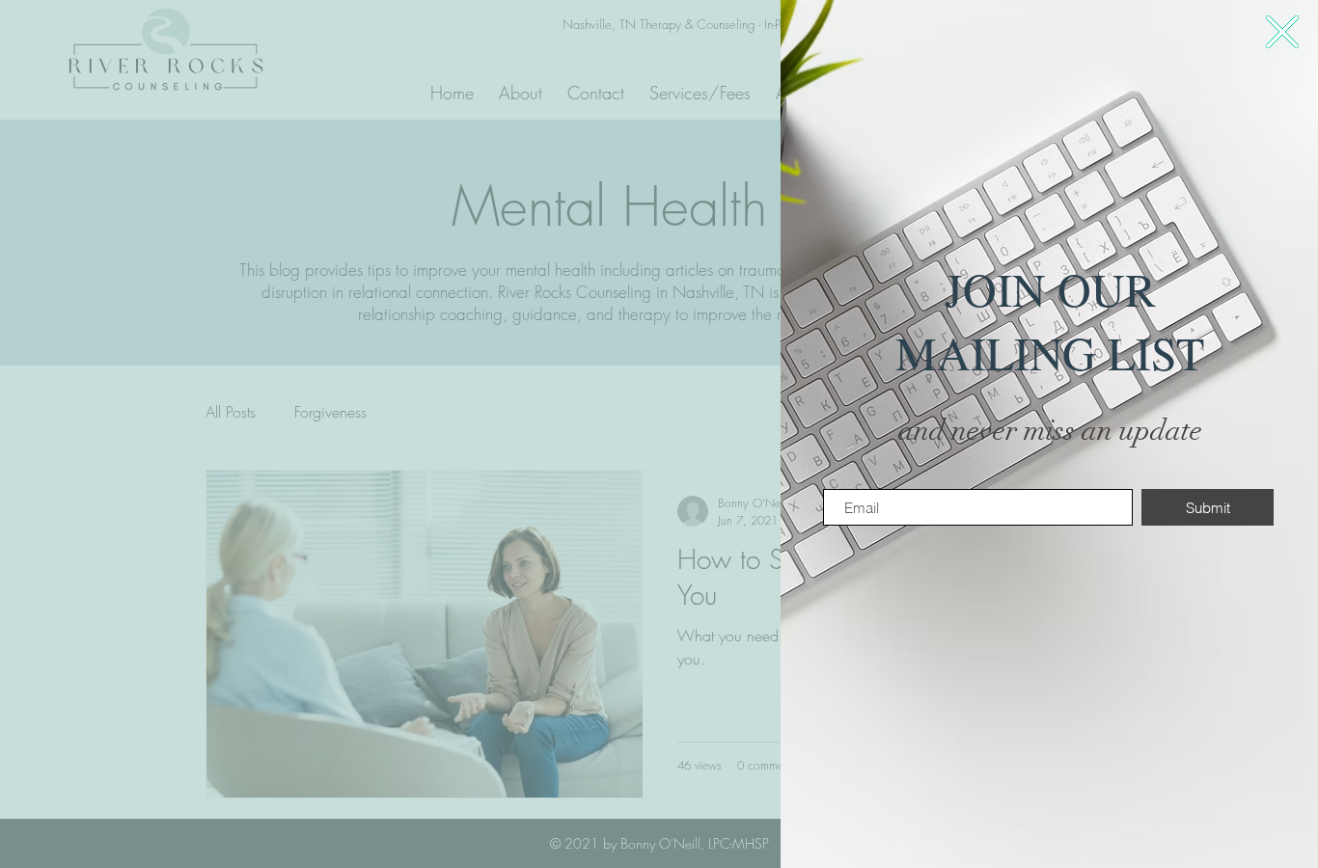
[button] (1282, 31)
